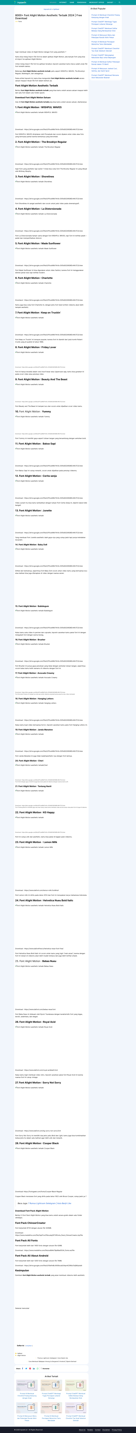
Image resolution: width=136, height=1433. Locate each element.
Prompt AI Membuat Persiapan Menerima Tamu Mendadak (51, 1418)
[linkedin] (34, 1368)
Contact (97, 1430)
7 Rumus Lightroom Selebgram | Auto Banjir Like (49, 1203)
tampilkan (29, 1345)
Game (72, 2)
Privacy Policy (117, 1430)
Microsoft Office (96, 2)
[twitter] (26, 1368)
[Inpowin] (20, 2)
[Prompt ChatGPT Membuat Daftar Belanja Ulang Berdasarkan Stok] (76, 1390)
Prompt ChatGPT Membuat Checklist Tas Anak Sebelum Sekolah (76, 1418)
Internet (63, 2)
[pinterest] (30, 1368)
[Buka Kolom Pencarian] (119, 2)
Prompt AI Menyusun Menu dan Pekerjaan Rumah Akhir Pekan (27, 1418)
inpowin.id (47, 9)
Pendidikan (81, 2)
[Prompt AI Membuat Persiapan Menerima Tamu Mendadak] (51, 1412)
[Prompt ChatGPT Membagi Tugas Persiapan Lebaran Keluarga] (51, 1390)
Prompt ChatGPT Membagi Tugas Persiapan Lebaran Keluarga (51, 1396)
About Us (82, 1430)
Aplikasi (53, 2)
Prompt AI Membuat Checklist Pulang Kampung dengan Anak (27, 1396)
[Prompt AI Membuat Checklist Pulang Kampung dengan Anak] (27, 1390)
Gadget (110, 2)
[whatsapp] (38, 1368)
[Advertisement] (51, 36)
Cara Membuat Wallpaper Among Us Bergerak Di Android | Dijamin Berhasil (52, 1361)
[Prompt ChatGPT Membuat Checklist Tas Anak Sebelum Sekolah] (76, 1412)
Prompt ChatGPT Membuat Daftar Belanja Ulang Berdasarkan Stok (75, 1396)
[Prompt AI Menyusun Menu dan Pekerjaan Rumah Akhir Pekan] (27, 1412)
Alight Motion (21, 1355)
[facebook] (22, 1368)
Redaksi (90, 1430)
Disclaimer (106, 1430)
